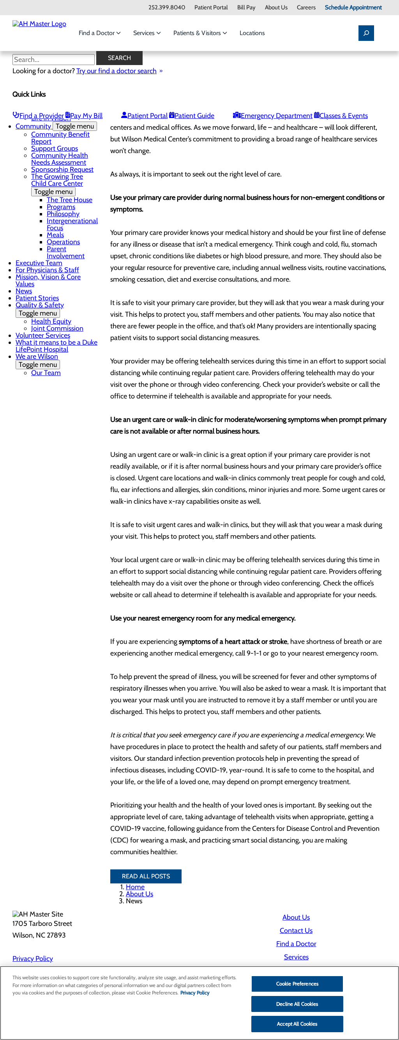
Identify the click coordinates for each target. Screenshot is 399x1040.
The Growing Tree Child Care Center (57, 184)
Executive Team (39, 263)
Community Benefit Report (60, 138)
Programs (61, 207)
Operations (63, 242)
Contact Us (296, 930)
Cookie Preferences (297, 983)
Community (55, 126)
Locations (252, 33)
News (24, 291)
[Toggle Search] (366, 33)
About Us (276, 8)
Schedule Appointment (353, 8)
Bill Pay (246, 8)
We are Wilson (37, 360)
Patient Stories (37, 298)
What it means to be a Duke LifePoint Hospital (56, 346)
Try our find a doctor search (116, 71)
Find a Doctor (97, 33)
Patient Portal (211, 8)
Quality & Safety (40, 309)
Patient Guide (194, 115)
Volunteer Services (43, 335)
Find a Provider (41, 115)
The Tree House (69, 200)
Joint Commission (57, 328)
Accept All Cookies (297, 1024)
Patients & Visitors (197, 33)
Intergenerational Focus (72, 224)
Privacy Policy (32, 958)
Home (135, 887)
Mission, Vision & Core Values (48, 280)
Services (144, 33)
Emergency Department (276, 115)
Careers (306, 8)
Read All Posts (146, 876)
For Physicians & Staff (47, 270)
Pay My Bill (86, 115)
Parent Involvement (66, 252)
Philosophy (63, 214)
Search (119, 58)
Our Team (46, 372)
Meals (55, 235)
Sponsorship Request (62, 169)
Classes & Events (344, 115)
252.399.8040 (166, 8)
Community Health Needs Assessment (59, 159)
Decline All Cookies (297, 1004)
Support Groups (54, 148)
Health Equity (51, 321)
